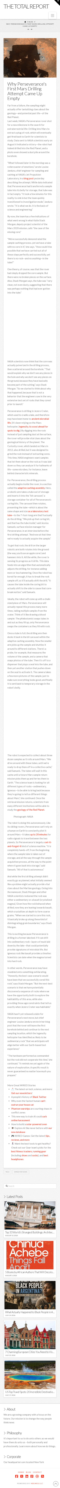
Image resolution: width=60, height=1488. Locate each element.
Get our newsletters (21, 1093)
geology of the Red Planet (30, 809)
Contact (37, 1472)
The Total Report (26, 6)
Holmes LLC (37, 1483)
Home (21, 1472)
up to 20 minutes (38, 834)
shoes (25, 1155)
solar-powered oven (36, 1124)
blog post (29, 178)
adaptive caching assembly (31, 487)
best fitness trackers (21, 1151)
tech (7, 1172)
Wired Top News (20, 1172)
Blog (28, 1472)
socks (35, 1155)
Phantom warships (20, 1108)
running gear (39, 1151)
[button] (52, 15)
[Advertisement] (30, 327)
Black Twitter (39, 1097)
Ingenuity (23, 426)
